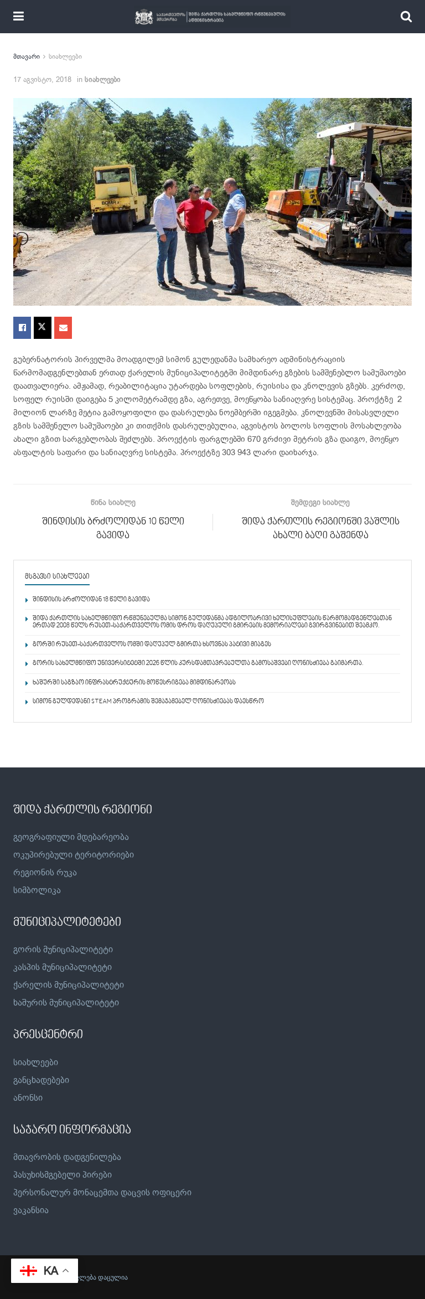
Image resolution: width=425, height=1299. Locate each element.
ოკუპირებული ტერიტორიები (73, 855)
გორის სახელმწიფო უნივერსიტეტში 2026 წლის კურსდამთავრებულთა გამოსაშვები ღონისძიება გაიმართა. (198, 663)
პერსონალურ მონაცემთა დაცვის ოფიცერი (102, 1193)
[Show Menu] (18, 16)
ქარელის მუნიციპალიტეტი (68, 985)
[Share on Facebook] (22, 328)
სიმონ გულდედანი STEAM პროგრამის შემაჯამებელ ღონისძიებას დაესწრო (148, 701)
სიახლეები (65, 56)
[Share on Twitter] (42, 328)
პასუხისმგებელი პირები (62, 1175)
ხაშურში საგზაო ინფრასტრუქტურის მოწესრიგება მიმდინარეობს (134, 683)
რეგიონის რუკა (45, 873)
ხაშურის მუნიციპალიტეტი (66, 1003)
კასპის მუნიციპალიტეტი (62, 967)
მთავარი (26, 56)
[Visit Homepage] (212, 17)
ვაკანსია (31, 1210)
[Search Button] (406, 16)
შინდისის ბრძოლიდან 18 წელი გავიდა (91, 600)
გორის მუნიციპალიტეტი (63, 950)
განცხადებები (41, 1080)
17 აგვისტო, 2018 (42, 79)
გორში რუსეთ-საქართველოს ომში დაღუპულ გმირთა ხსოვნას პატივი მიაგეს (152, 644)
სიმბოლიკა (37, 890)
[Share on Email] (63, 328)
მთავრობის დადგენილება (67, 1157)
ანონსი (28, 1098)
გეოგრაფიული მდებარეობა (71, 837)
